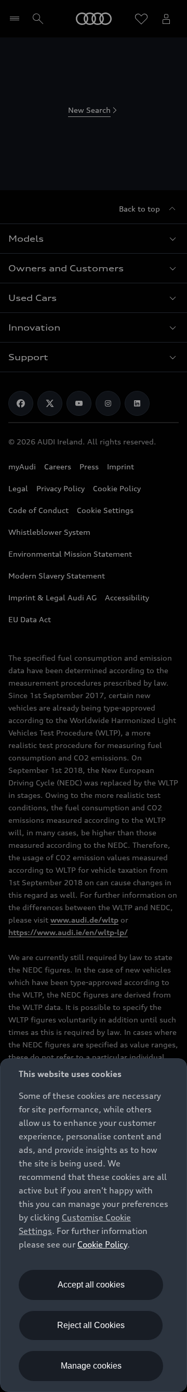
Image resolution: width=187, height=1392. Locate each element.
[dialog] (93, 1225)
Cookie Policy (102, 1244)
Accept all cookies (91, 1284)
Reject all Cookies (91, 1325)
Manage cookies (91, 1365)
